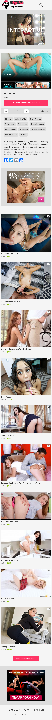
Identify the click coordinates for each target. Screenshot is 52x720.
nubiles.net (11, 129)
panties (24, 129)
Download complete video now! (27, 103)
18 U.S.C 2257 (14, 710)
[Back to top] (47, 714)
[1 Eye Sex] (12, 5)
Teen (9, 119)
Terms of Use (38, 710)
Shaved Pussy (39, 129)
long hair (23, 124)
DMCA (26, 710)
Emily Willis (21, 119)
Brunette (10, 124)
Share (45, 111)
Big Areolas (36, 119)
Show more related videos (26, 658)
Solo (24, 134)
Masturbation (38, 124)
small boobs (12, 134)
